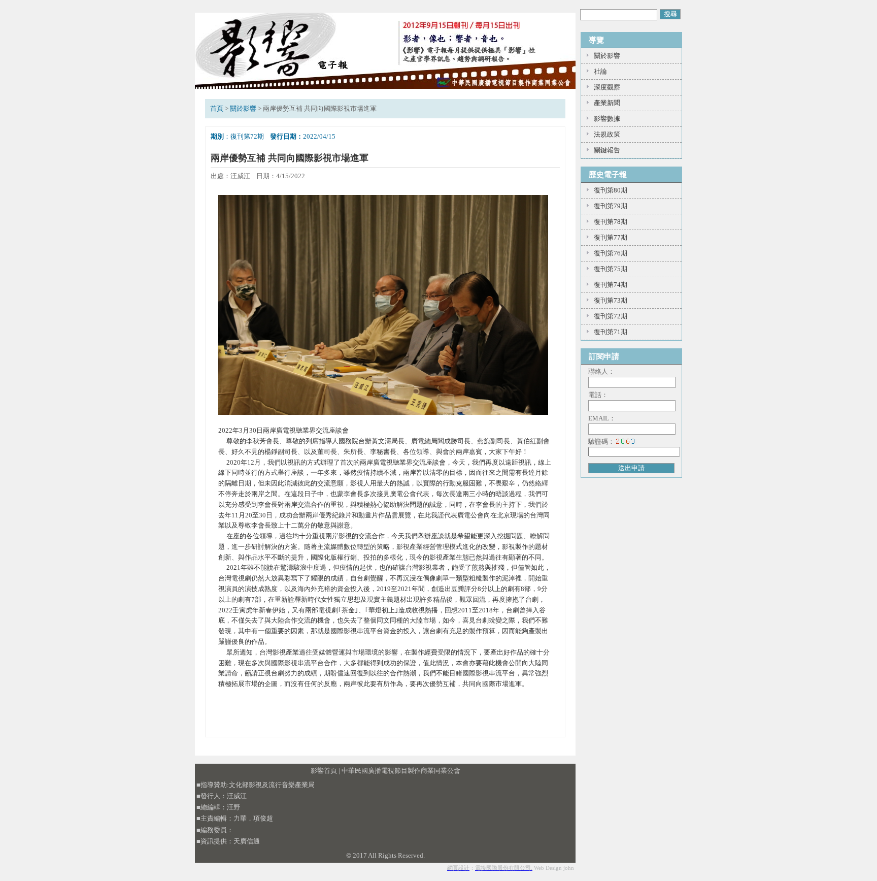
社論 (600, 71)
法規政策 (607, 134)
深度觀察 (607, 87)
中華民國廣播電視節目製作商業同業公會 (401, 770)
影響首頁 (324, 770)
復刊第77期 (610, 237)
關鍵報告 (607, 150)
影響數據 (607, 118)
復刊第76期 (610, 253)
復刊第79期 (610, 206)
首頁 (216, 108)
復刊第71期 (610, 332)
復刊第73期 (610, 300)
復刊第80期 (610, 190)
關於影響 (243, 108)
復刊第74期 (610, 284)
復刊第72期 (610, 316)
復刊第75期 (610, 269)
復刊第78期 (610, 221)
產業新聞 (607, 103)
